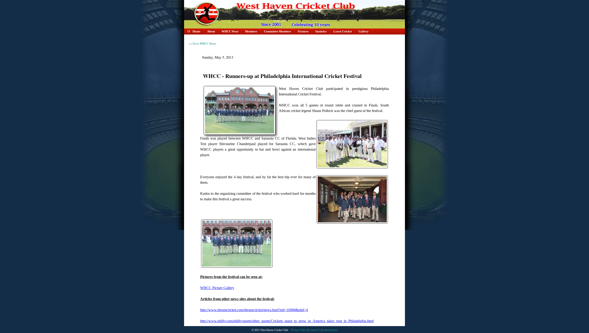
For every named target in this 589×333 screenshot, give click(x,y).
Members (251, 31)
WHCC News (230, 31)
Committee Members (277, 31)
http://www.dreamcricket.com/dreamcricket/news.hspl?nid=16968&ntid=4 (254, 310)
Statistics (321, 31)
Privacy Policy (299, 330)
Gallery (363, 31)
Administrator (330, 330)
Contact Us (315, 330)
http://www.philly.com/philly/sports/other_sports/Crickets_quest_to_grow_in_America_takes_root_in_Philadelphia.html (287, 321)
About (211, 31)
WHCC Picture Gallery (217, 288)
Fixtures (303, 31)
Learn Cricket (342, 31)
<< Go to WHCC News (202, 43)
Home (196, 31)
